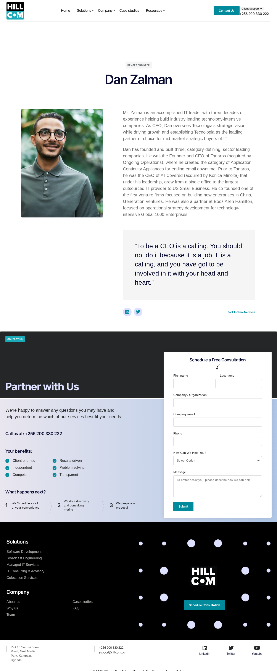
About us (13, 602)
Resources (154, 10)
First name (180, 375)
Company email (184, 414)
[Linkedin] (127, 312)
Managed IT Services (22, 565)
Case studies (129, 10)
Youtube (257, 653)
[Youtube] (257, 647)
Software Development (24, 551)
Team (10, 615)
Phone (177, 433)
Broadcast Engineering (24, 558)
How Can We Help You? (189, 452)
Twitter (231, 653)
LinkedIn (204, 653)
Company (105, 10)
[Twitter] (138, 312)
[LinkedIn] (205, 647)
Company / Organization (190, 395)
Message (179, 472)
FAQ (75, 608)
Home (65, 10)
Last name (227, 375)
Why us (12, 608)
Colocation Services (21, 578)
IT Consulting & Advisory (25, 571)
